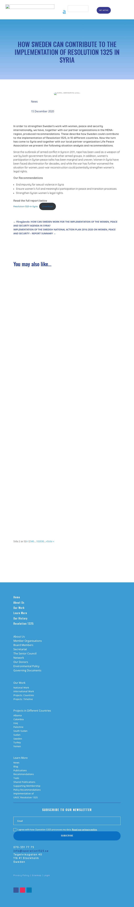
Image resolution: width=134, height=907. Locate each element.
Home (16, 597)
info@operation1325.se (31, 850)
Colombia (18, 719)
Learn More (20, 613)
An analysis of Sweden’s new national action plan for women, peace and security (66, 331)
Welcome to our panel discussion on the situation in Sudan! (58, 510)
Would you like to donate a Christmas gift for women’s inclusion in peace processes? (67, 424)
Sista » (50, 541)
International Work (23, 691)
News (34, 101)
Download (47, 206)
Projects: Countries (23, 695)
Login (47, 875)
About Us (18, 603)
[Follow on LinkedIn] (29, 890)
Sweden (17, 738)
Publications (20, 770)
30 (42, 541)
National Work (21, 687)
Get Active (103, 10)
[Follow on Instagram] (22, 890)
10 (37, 541)
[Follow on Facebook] (16, 890)
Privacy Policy (21, 875)
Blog (15, 766)
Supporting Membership (26, 785)
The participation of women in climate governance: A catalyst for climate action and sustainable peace (66, 288)
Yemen (17, 746)
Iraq (15, 723)
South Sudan (20, 730)
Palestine (18, 726)
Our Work (19, 608)
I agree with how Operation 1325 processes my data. (57, 829)
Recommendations (23, 774)
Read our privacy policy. (84, 829)
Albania (17, 715)
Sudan (16, 734)
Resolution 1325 (23, 623)
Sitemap (36, 875)
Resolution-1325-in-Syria (25, 206)
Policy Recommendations (27, 789)
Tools (16, 778)
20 (40, 541)
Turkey (17, 742)
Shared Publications (24, 781)
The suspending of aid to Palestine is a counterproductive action (61, 466)
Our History (20, 618)
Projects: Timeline (23, 699)
